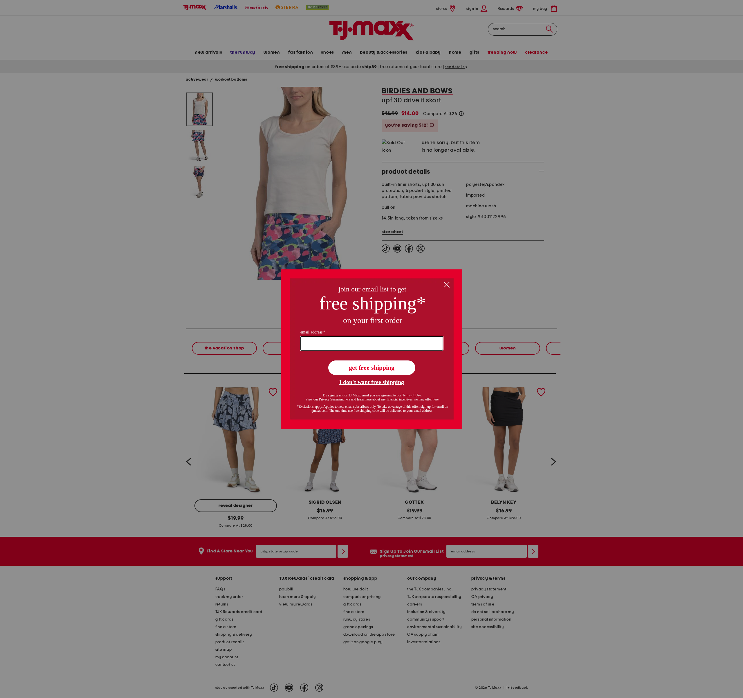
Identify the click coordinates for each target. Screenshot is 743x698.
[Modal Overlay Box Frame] (371, 349)
